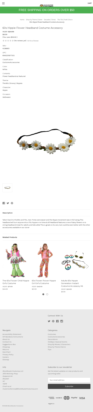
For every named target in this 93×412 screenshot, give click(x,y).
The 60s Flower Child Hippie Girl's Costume (16, 282)
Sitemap (6, 360)
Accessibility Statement (12, 334)
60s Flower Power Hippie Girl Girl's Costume (44, 282)
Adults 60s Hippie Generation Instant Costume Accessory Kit (72, 283)
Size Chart (7, 352)
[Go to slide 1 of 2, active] (43, 294)
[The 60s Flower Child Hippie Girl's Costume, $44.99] (16, 261)
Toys (49, 349)
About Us (6, 339)
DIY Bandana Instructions (13, 337)
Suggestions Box (9, 344)
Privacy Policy (8, 355)
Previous (3, 266)
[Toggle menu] (3, 3)
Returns (6, 349)
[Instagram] (61, 321)
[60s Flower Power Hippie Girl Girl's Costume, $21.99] (45, 261)
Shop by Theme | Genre (57, 347)
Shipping (6, 347)
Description (7, 213)
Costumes (52, 334)
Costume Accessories (56, 337)
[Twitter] (8, 203)
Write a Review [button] (33, 41)
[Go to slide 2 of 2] (47, 294)
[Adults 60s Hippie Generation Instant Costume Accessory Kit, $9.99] (75, 261)
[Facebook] (4, 203)
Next (87, 266)
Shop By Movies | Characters (59, 344)
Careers (6, 357)
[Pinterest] (12, 203)
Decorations (53, 339)
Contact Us (7, 342)
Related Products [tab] (10, 237)
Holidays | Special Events (57, 342)
